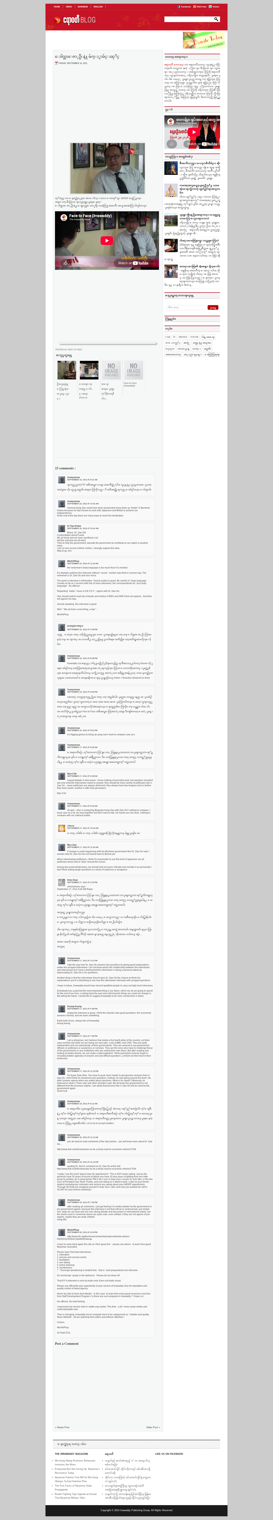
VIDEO (69, 7)
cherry (70, 825)
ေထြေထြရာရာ (212, 354)
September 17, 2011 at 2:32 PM (82, 882)
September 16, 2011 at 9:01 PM (82, 730)
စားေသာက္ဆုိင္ (173, 343)
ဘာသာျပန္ (183, 348)
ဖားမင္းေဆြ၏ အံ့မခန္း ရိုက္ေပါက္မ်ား (202, 266)
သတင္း (196, 348)
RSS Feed (202, 7)
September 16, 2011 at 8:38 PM (82, 658)
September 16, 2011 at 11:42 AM (82, 563)
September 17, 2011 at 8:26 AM (82, 747)
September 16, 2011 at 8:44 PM (82, 692)
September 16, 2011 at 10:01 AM (82, 504)
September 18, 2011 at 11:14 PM (82, 1162)
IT (174, 337)
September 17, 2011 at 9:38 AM (82, 776)
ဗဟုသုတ (169, 348)
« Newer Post (62, 1427)
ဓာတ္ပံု (187, 343)
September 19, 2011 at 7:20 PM (82, 1202)
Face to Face (75, 349)
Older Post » (153, 1427)
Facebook (186, 7)
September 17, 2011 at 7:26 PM (82, 1036)
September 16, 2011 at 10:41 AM (82, 528)
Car (167, 337)
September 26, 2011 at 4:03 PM (82, 1232)
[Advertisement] (107, 95)
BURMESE (83, 7)
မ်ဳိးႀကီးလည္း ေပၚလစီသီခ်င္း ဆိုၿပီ (201, 163)
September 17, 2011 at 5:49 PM (82, 1009)
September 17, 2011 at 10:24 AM (82, 828)
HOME (57, 7)
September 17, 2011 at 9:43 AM (82, 806)
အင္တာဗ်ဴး (207, 348)
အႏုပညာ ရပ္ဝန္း (193, 354)
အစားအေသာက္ (173, 354)
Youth (194, 337)
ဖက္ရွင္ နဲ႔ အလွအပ (202, 343)
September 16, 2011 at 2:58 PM (82, 629)
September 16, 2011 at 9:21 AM (82, 480)
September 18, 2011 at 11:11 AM (82, 1137)
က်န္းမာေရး (208, 337)
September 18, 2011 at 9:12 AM (82, 1104)
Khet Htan (72, 880)
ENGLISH (98, 7)
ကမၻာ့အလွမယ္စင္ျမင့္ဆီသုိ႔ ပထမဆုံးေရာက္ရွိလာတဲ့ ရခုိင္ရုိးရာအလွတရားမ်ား (201, 189)
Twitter (215, 7)
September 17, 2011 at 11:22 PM (82, 1071)
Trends (182, 337)
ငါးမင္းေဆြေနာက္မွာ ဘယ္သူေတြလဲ (199, 240)
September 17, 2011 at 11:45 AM (82, 847)
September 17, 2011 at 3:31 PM (82, 961)
